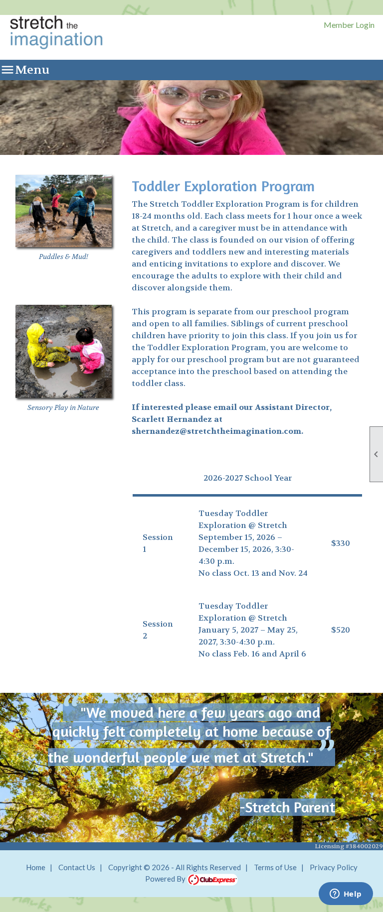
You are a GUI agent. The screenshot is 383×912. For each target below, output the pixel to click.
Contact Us (76, 867)
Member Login (349, 24)
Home (35, 867)
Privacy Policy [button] (334, 867)
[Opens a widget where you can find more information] (345, 894)
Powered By (166, 878)
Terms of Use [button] (275, 867)
